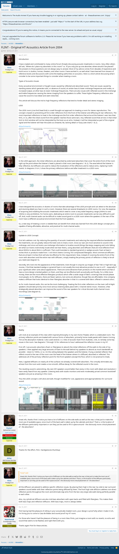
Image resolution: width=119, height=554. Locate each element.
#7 (116, 446)
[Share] (112, 55)
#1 (116, 55)
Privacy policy (104, 548)
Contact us (81, 548)
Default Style (7, 548)
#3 (116, 203)
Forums (6, 6)
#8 (116, 468)
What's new (17, 6)
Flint (4, 51)
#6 (116, 416)
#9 (116, 507)
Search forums (15, 10)
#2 (116, 157)
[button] (24, 6)
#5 (116, 326)
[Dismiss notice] (116, 15)
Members (31, 6)
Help (112, 548)
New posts (4, 10)
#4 (116, 231)
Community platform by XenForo (59, 552)
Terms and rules (92, 548)
